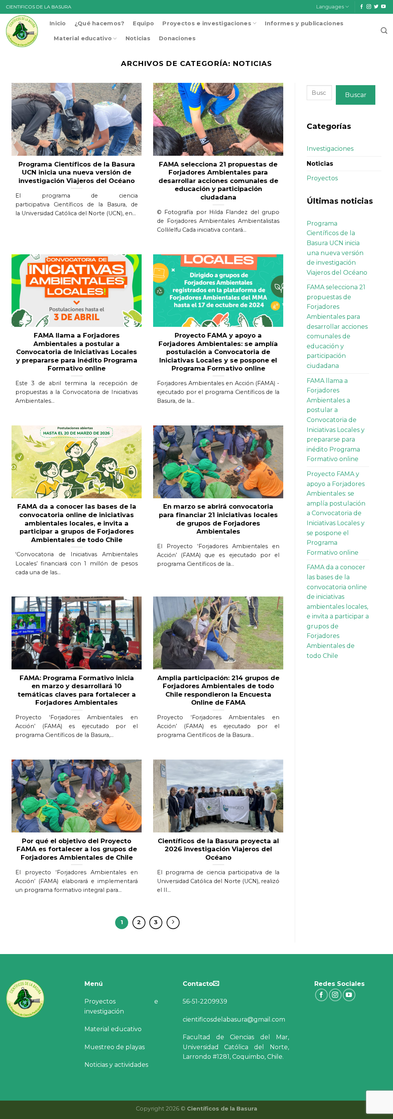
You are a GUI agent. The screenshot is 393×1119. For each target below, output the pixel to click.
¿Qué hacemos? (99, 23)
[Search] (384, 31)
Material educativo (83, 38)
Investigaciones (330, 148)
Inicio (58, 23)
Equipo (143, 23)
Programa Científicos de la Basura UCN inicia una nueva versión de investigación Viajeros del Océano (337, 248)
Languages (330, 7)
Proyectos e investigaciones (206, 23)
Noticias (137, 38)
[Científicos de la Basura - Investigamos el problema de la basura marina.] (22, 31)
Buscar (356, 95)
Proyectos (322, 178)
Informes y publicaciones (304, 23)
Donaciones (177, 38)
